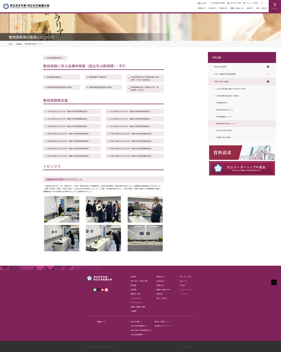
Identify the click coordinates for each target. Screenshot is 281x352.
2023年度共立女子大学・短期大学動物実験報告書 (129, 111)
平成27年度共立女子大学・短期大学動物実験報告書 (130, 141)
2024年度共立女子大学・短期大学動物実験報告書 (66, 111)
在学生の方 (212, 8)
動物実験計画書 (53, 77)
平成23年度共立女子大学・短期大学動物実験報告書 (130, 156)
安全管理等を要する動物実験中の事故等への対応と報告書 (145, 78)
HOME (10, 44)
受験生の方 (202, 8)
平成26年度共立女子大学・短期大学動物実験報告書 (67, 148)
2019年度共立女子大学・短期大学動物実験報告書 (129, 126)
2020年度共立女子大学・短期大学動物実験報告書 (66, 126)
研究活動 (18, 44)
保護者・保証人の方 (237, 8)
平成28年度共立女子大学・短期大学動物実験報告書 (67, 141)
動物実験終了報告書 (97, 77)
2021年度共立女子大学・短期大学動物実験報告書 (129, 118)
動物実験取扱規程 (54, 57)
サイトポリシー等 (187, 347)
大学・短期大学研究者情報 (225, 74)
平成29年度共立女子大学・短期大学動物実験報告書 (130, 133)
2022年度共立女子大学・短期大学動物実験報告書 (66, 118)
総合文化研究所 (220, 66)
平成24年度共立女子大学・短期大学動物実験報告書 (67, 156)
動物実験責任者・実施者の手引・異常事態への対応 (145, 88)
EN (266, 3)
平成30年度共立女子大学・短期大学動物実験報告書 (67, 133)
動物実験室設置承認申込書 (99, 87)
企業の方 (250, 8)
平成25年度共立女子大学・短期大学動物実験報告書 (130, 148)
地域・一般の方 (261, 8)
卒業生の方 (223, 8)
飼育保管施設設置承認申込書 (58, 87)
